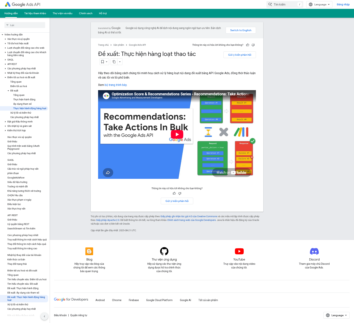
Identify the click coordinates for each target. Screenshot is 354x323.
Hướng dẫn (11, 13)
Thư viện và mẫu (62, 13)
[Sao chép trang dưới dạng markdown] (114, 62)
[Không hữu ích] (253, 45)
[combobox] (284, 4)
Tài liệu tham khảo (35, 13)
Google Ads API (137, 45)
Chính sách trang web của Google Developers (191, 220)
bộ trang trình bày (116, 85)
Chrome (117, 300)
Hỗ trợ (103, 13)
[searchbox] (24, 25)
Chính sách (85, 13)
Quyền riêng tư (78, 315)
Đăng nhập (343, 4)
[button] (24, 34)
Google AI (185, 300)
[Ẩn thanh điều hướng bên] (44, 316)
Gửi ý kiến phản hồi (239, 54)
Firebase (134, 300)
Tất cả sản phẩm (208, 300)
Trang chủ (103, 45)
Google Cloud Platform (159, 300)
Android (100, 300)
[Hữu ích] (247, 45)
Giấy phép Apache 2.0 (107, 220)
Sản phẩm (118, 45)
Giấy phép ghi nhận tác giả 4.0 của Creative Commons (188, 216)
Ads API (33, 4)
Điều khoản (60, 315)
